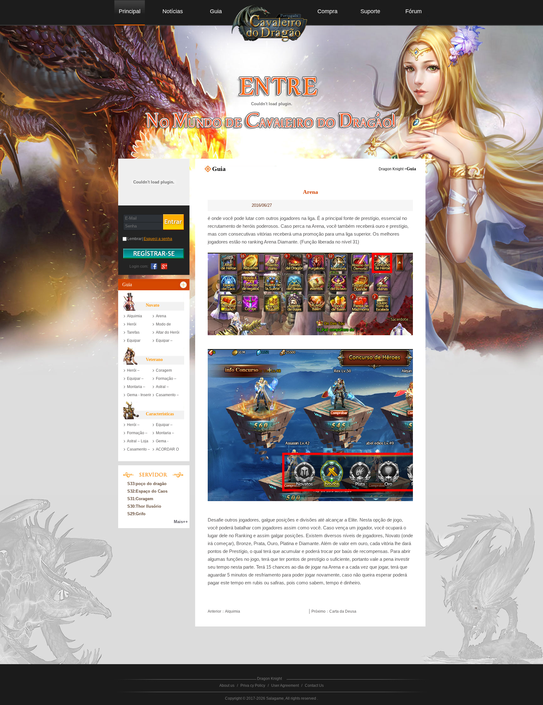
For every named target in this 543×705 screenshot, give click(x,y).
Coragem (164, 370)
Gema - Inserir (139, 395)
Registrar (153, 254)
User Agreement (285, 685)
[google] (162, 265)
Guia (216, 11)
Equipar (133, 340)
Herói (131, 324)
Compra (327, 11)
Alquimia (134, 316)
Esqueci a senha (158, 239)
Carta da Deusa (342, 611)
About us (226, 685)
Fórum (413, 11)
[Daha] (183, 284)
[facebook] (154, 265)
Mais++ (181, 521)
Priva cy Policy (252, 685)
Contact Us (314, 685)
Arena (161, 316)
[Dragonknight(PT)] (272, 25)
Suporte (370, 11)
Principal (129, 11)
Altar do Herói (167, 332)
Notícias (172, 11)
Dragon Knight (391, 169)
